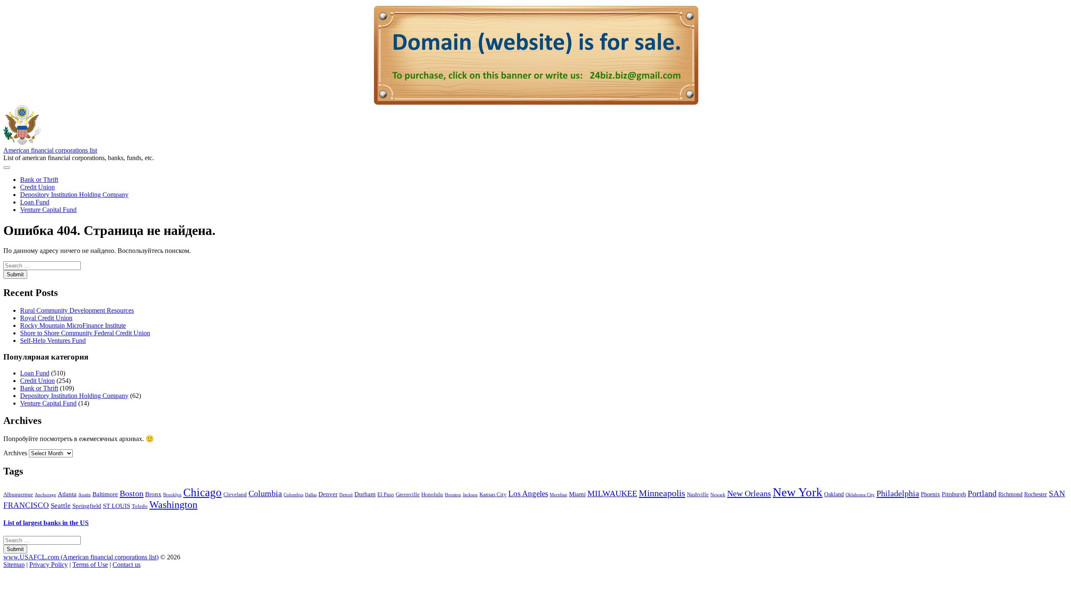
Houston (453, 494)
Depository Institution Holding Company (74, 194)
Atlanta (67, 493)
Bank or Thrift (39, 179)
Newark (717, 494)
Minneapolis (662, 493)
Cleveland (235, 494)
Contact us (127, 564)
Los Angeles (528, 493)
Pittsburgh (954, 494)
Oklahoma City (860, 494)
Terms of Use (90, 564)
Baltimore (105, 493)
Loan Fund (34, 202)
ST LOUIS (116, 505)
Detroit (346, 494)
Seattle (61, 506)
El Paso (385, 494)
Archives (15, 453)
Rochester (1035, 494)
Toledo (140, 506)
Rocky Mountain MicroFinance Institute (73, 325)
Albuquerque (18, 494)
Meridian (558, 494)
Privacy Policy (48, 564)
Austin (84, 494)
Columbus (293, 494)
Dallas (311, 494)
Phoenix (930, 494)
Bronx (153, 493)
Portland (982, 493)
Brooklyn (172, 494)
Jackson (470, 494)
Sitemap (14, 564)
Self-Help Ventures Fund (53, 340)
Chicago (202, 492)
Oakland (834, 494)
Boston (131, 493)
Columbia (265, 493)
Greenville (408, 494)
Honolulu (432, 494)
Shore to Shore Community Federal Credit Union (85, 333)
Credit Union (37, 187)
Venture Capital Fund (48, 209)
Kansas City (493, 494)
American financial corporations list (50, 150)
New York (797, 492)
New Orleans (749, 493)
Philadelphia (897, 493)
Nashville (698, 494)
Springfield (86, 505)
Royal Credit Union (46, 317)
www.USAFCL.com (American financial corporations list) (81, 557)
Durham (365, 493)
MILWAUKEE (612, 493)
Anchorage (45, 494)
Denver (328, 493)
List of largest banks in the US (46, 522)
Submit (15, 274)
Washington (173, 504)
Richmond (1010, 494)
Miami (577, 493)
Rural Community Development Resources (77, 310)
